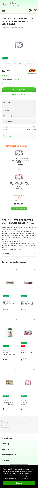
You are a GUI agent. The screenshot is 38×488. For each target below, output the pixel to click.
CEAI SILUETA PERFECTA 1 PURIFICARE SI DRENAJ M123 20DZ (19, 184)
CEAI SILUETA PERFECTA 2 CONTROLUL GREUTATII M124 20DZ (19, 160)
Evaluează (18, 63)
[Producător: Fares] (32, 71)
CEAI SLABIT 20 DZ (27, 353)
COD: (24, 63)
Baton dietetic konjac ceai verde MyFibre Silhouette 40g (27, 304)
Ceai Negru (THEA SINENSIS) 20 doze (9, 403)
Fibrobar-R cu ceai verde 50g (8, 304)
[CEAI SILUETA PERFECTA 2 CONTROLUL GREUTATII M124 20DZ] (19, 45)
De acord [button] (19, 483)
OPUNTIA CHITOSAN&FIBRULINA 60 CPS (9, 354)
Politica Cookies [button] (26, 478)
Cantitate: (5, 84)
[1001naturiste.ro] (10, 4)
